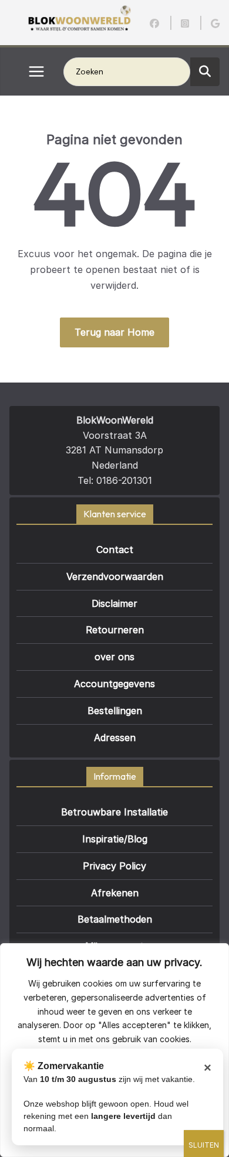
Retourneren (115, 630)
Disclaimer (114, 603)
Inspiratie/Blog (114, 839)
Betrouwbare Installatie (114, 812)
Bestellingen (114, 710)
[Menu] (36, 71)
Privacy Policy (114, 866)
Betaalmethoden (115, 919)
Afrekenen (115, 893)
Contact (114, 549)
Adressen (115, 737)
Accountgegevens (114, 684)
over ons (114, 657)
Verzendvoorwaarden (114, 576)
